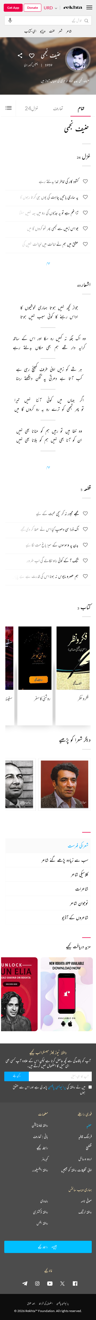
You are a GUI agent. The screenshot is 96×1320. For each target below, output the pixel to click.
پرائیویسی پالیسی (57, 1086)
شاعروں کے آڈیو (75, 917)
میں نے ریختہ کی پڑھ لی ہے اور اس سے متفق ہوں (49, 1089)
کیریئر (45, 1159)
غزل (31, 108)
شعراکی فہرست (78, 845)
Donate (32, 8)
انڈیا (25, 65)
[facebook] (75, 1283)
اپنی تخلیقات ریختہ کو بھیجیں (76, 1170)
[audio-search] (10, 20)
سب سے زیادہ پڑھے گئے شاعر (64, 860)
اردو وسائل (85, 1159)
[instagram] (37, 1283)
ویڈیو (42, 31)
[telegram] (25, 1283)
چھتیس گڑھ (33, 65)
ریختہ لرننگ (85, 1212)
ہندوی (44, 1201)
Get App (13, 8)
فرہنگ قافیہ (85, 1136)
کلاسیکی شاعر (79, 874)
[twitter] (62, 1283)
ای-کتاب (30, 31)
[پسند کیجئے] (32, 55)
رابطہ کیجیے (42, 1148)
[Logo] (72, 8)
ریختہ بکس (42, 1223)
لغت (52, 31)
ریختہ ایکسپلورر (40, 1170)
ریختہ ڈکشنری (40, 1212)
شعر (60, 31)
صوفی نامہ (86, 1201)
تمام (81, 108)
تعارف (58, 108)
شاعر (69, 31)
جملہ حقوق (31, 1303)
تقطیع (89, 1148)
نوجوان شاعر (79, 903)
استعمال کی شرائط (46, 1303)
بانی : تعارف (40, 1136)
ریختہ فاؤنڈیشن (40, 1125)
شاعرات (81, 888)
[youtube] (50, 1283)
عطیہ (89, 1125)
